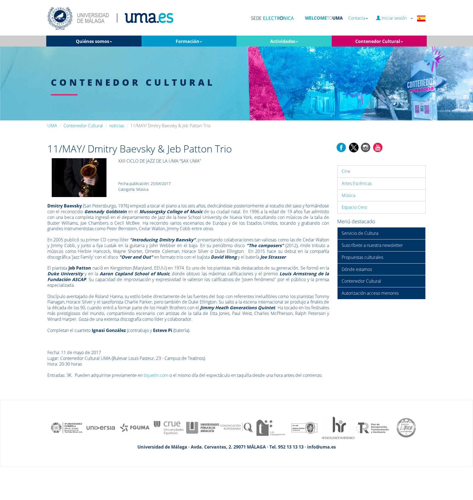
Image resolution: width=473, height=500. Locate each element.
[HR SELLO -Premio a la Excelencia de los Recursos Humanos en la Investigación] (338, 427)
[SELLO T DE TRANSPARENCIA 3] (270, 427)
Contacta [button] (356, 18)
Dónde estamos (357, 269)
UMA (52, 126)
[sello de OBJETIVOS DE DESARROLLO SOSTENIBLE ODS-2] (66, 427)
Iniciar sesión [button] (395, 18)
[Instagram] (365, 147)
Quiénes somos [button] (92, 41)
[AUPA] (202, 427)
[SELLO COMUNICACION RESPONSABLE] (236, 427)
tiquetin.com (156, 375)
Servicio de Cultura (360, 233)
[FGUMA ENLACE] (134, 427)
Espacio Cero (354, 207)
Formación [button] (187, 41)
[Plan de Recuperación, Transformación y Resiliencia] (372, 427)
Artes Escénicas (357, 183)
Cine (346, 171)
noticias (116, 126)
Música (348, 195)
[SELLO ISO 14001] (304, 427)
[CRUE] (168, 427)
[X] (353, 147)
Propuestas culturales (362, 257)
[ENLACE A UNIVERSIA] (100, 427)
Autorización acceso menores (370, 293)
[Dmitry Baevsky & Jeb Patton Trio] (79, 177)
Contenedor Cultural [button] (377, 41)
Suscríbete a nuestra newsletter (372, 245)
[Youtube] (377, 147)
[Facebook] (341, 147)
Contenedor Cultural (83, 126)
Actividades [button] (282, 41)
